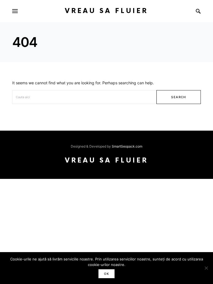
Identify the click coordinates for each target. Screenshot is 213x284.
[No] (206, 268)
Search (178, 97)
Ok (106, 274)
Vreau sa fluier (106, 11)
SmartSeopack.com (127, 146)
